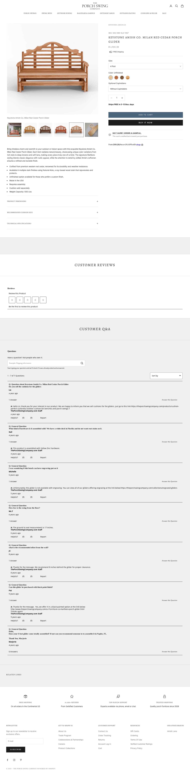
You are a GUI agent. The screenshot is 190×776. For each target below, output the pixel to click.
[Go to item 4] (61, 130)
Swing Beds (47, 13)
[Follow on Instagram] (14, 760)
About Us (62, 731)
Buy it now (146, 123)
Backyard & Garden (86, 13)
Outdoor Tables (107, 13)
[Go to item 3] (45, 130)
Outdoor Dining (64, 13)
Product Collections (66, 748)
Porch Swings (30, 13)
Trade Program (64, 735)
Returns (101, 740)
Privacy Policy (136, 748)
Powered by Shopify (46, 768)
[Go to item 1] (14, 130)
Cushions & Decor (149, 13)
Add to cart (146, 115)
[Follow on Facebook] (7, 760)
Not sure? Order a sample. (127, 133)
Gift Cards (134, 731)
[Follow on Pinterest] (21, 760)
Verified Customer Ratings (141, 744)
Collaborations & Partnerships (70, 740)
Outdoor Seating (128, 13)
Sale (164, 13)
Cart (100, 748)
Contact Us (103, 731)
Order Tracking (104, 735)
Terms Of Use (136, 740)
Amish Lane (172, 731)
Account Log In (104, 744)
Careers (61, 744)
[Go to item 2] (30, 130)
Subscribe (15, 749)
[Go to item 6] (92, 130)
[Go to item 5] (76, 130)
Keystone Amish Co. (117, 25)
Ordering (134, 735)
